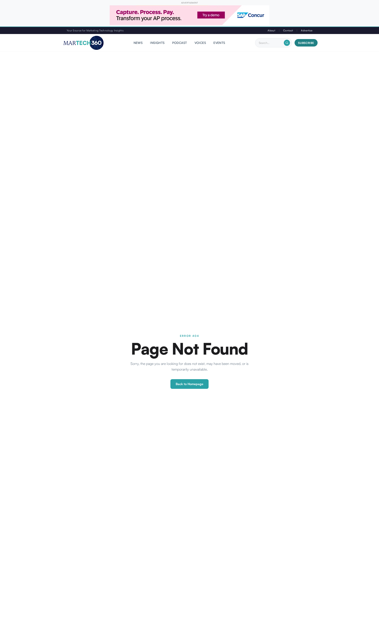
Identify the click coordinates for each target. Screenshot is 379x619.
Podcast (179, 43)
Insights (157, 43)
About (271, 30)
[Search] (287, 43)
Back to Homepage (189, 384)
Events (219, 43)
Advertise (306, 30)
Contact (288, 30)
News (138, 43)
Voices (200, 43)
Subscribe (306, 43)
